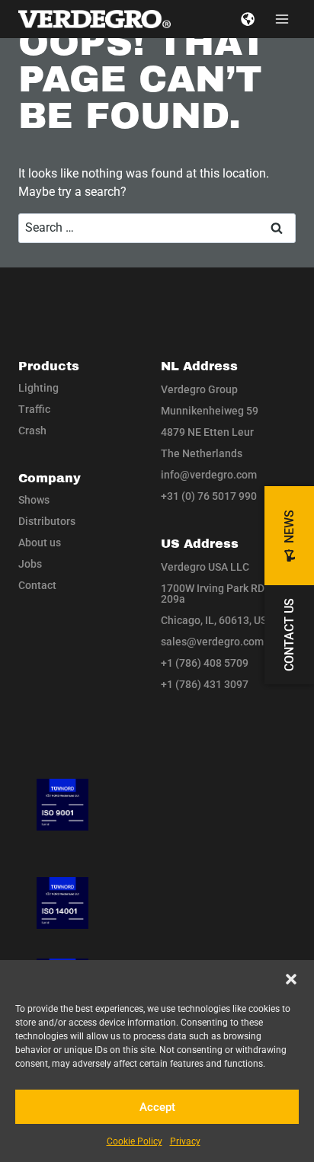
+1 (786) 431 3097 (204, 684)
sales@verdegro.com (212, 641)
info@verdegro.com (209, 475)
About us (39, 542)
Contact (37, 585)
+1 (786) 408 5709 (204, 663)
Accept (157, 1107)
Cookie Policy (134, 1141)
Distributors (46, 521)
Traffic (34, 409)
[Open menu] (282, 18)
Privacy (185, 1141)
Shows (34, 500)
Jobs (30, 564)
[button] (291, 979)
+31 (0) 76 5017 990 (209, 496)
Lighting (38, 388)
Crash (32, 430)
